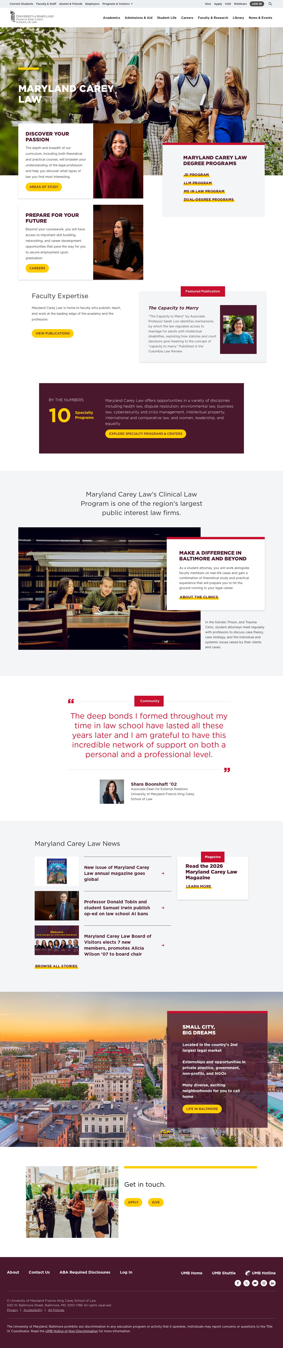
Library (238, 18)
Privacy (12, 1310)
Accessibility (32, 1310)
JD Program (196, 175)
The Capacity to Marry (173, 308)
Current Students (21, 3)
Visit (228, 3)
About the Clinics (199, 597)
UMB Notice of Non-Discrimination (71, 1331)
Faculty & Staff (46, 3)
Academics (111, 18)
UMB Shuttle (224, 1273)
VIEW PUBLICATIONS (53, 333)
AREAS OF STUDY (43, 187)
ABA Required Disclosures (84, 1272)
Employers (92, 3)
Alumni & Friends (70, 3)
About (13, 1272)
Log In (257, 3)
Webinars (240, 3)
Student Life (167, 18)
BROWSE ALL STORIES (56, 966)
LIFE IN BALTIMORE (202, 1109)
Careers (187, 18)
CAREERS (37, 268)
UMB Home (191, 1273)
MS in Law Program (204, 191)
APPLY (133, 1202)
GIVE (156, 1202)
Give (208, 3)
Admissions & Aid (138, 18)
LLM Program (198, 183)
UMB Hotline (264, 1273)
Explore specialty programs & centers (145, 433)
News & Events (260, 18)
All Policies (56, 1310)
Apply (218, 3)
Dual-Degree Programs (209, 199)
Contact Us (39, 1272)
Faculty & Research (213, 18)
